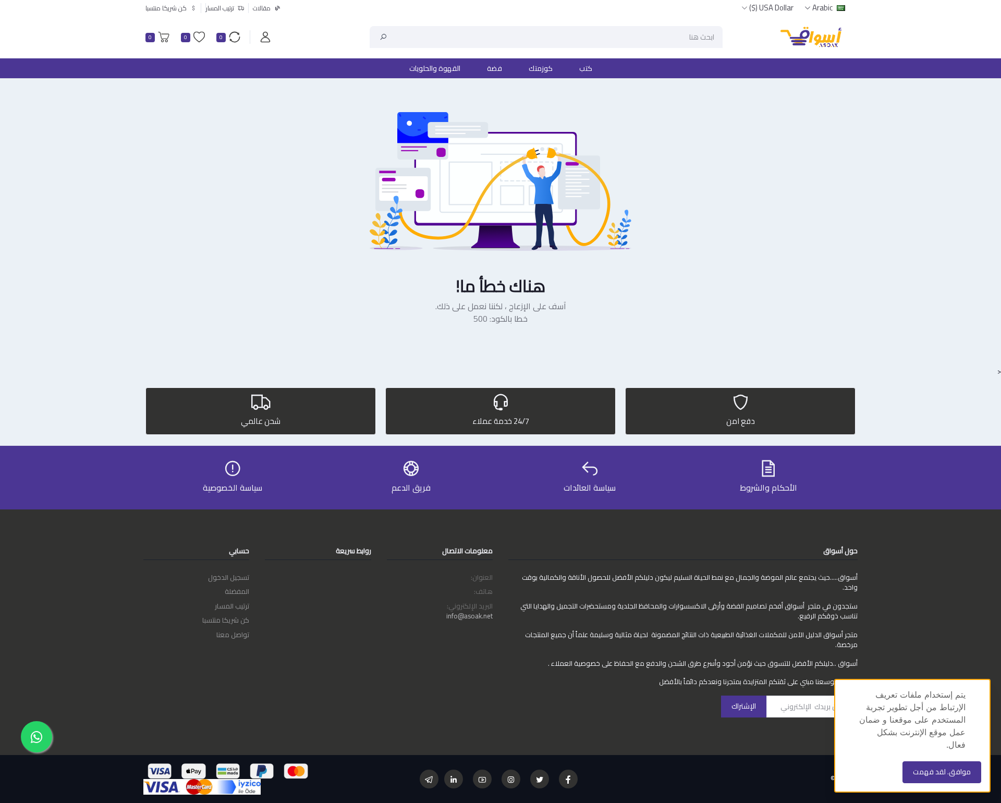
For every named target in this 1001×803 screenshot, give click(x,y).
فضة (494, 68)
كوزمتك (541, 68)
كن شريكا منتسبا (225, 620)
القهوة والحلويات (434, 68)
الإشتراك (743, 706)
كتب (585, 68)
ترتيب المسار (232, 606)
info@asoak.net (469, 616)
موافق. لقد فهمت (942, 771)
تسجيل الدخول (228, 577)
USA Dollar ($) (771, 7)
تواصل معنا (232, 634)
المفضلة (237, 591)
